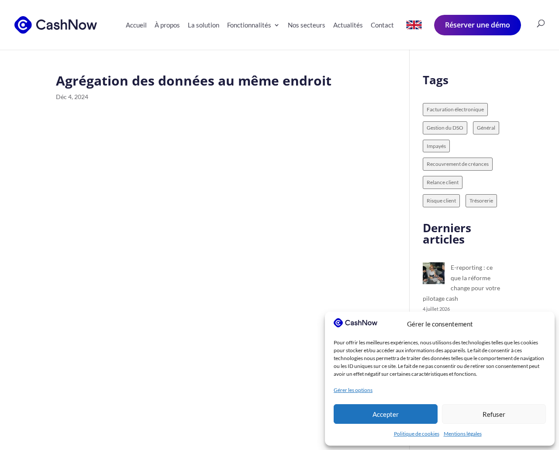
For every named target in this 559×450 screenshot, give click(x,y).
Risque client (441, 200)
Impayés (436, 146)
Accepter (386, 414)
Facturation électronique (455, 109)
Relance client (443, 182)
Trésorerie (481, 200)
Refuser (494, 414)
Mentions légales (463, 433)
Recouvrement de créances (458, 164)
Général (486, 127)
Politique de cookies (416, 433)
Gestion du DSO (445, 127)
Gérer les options (353, 390)
